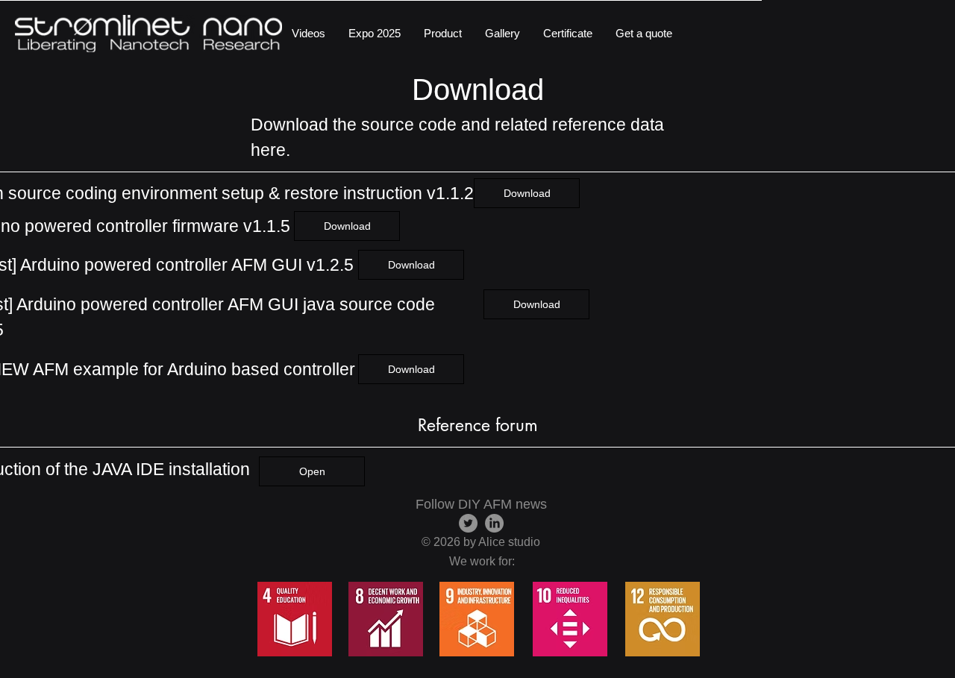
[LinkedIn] (494, 523)
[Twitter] (468, 523)
